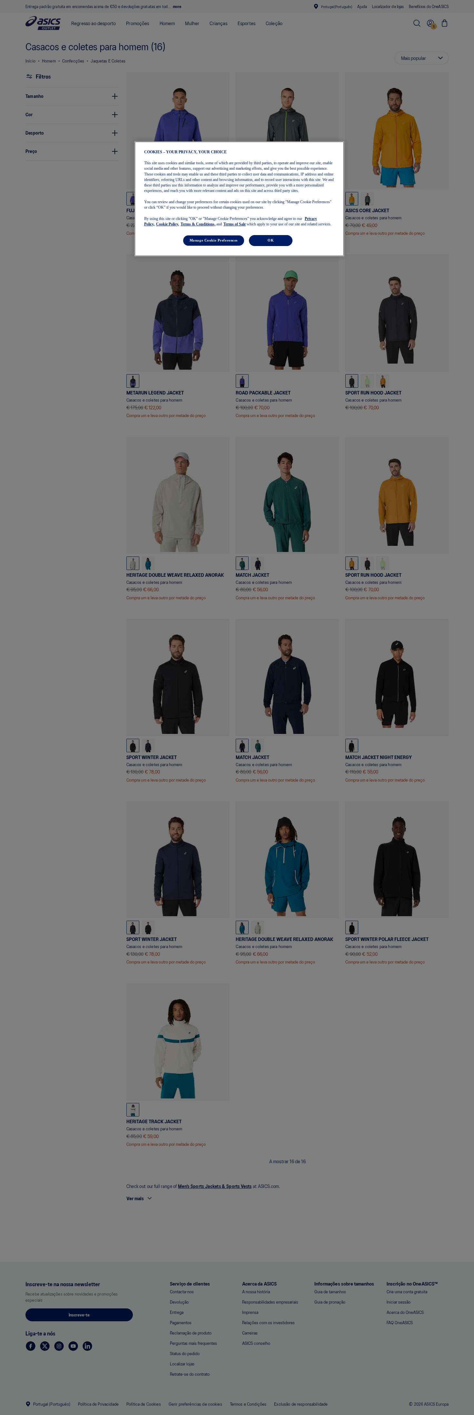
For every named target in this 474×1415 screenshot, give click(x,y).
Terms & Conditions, (198, 224)
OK (271, 240)
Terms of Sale (234, 224)
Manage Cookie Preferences (214, 240)
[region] (239, 198)
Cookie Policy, (167, 224)
